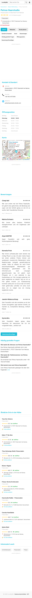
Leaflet (19, 159)
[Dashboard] (29, 2)
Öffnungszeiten (21, 37)
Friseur (26, 549)
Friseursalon (5, 18)
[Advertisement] (16, 61)
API (28, 594)
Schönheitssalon (6, 549)
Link (8, 370)
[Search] (26, 2)
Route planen (22, 29)
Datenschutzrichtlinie (20, 594)
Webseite (12, 29)
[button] (16, 152)
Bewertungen (23, 33)
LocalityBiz (5, 2)
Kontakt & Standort (7, 33)
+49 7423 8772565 (10, 96)
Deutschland (3, 6)
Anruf (4, 29)
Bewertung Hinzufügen (8, 40)
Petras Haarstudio (13, 142)
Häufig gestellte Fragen (8, 37)
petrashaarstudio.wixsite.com (13, 103)
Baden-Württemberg (12, 6)
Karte (15, 33)
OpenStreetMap (26, 159)
